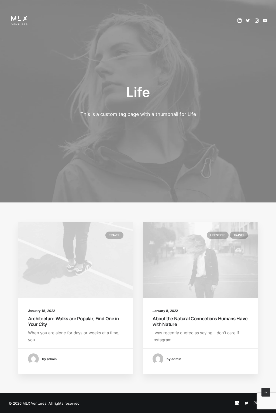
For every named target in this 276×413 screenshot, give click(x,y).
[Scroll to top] (265, 391)
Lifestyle (217, 235)
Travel (114, 235)
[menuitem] (240, 20)
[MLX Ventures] (19, 20)
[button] (240, 20)
